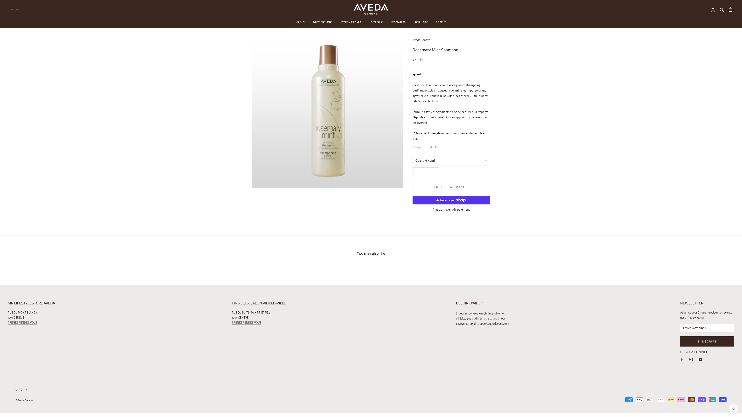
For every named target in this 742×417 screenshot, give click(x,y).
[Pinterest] (436, 147)
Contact (441, 21)
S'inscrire (707, 341)
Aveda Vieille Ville (351, 21)
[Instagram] (691, 359)
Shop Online (421, 21)
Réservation (398, 21)
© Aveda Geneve (24, 400)
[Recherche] (722, 10)
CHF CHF (14, 9)
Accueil (300, 21)
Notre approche (322, 21)
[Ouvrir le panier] (730, 9)
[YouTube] (700, 359)
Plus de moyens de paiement (451, 209)
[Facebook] (426, 147)
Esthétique (376, 21)
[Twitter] (431, 147)
